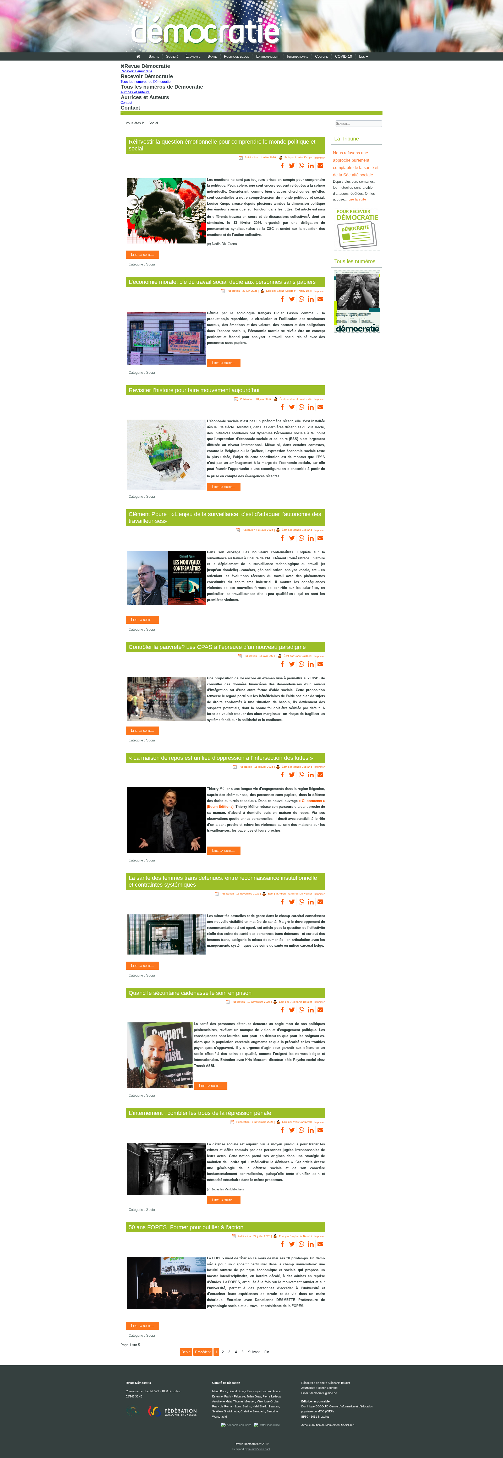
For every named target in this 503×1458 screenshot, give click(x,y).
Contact (126, 103)
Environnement (268, 56)
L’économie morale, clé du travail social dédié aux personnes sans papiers (222, 282)
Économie (192, 56)
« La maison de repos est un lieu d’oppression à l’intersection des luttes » (221, 758)
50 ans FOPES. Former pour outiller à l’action (186, 1227)
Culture (321, 56)
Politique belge (236, 56)
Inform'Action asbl (259, 1449)
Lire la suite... (142, 254)
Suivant (254, 1352)
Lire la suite (357, 199)
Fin (266, 1352)
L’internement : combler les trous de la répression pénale (200, 1113)
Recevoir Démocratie (136, 71)
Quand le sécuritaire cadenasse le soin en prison (190, 993)
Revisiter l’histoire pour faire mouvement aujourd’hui (194, 390)
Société (172, 56)
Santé (212, 56)
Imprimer (319, 157)
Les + (363, 56)
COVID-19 (343, 56)
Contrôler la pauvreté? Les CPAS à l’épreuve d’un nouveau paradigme (217, 647)
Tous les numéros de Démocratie (146, 82)
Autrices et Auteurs (135, 92)
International (297, 56)
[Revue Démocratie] (204, 27)
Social (154, 56)
